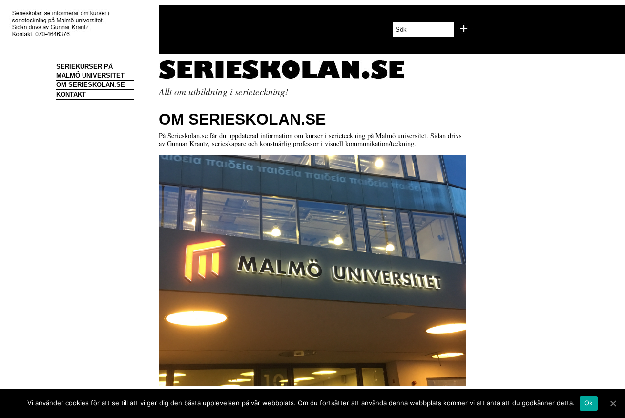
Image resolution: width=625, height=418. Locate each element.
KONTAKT (71, 94)
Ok (588, 403)
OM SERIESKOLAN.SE (90, 84)
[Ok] (613, 403)
